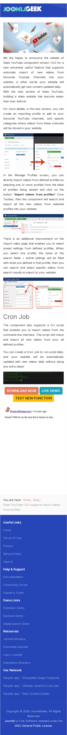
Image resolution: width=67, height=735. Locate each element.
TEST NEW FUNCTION (33, 398)
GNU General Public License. (34, 725)
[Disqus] (33, 448)
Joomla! (9, 721)
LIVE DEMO (51, 391)
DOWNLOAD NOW (21, 391)
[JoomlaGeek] (22, 9)
